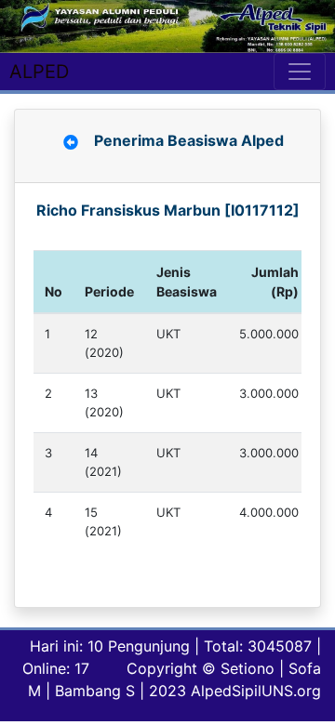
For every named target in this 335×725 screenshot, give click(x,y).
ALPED (39, 71)
